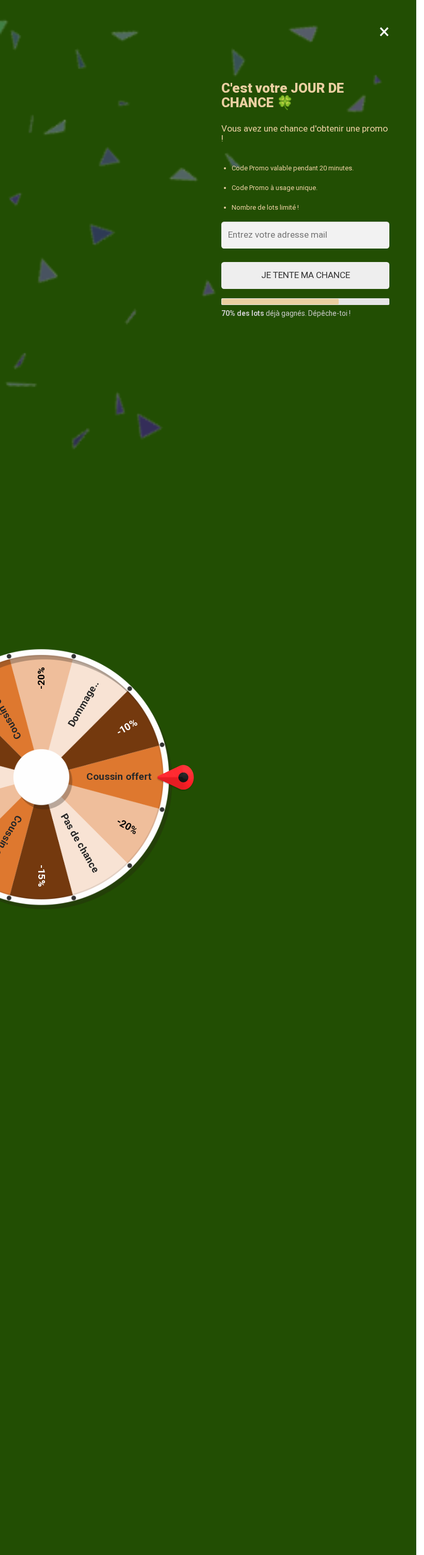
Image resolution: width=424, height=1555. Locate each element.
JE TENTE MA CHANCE (305, 275)
